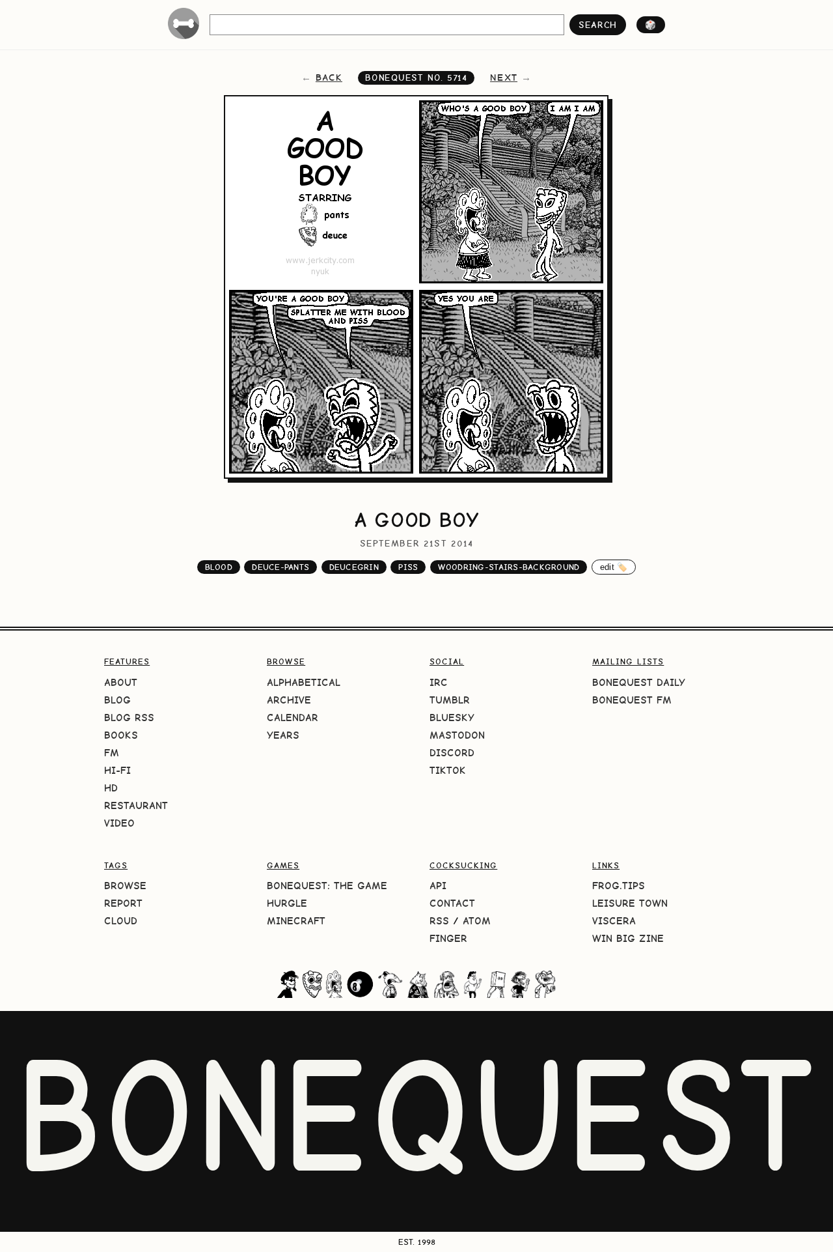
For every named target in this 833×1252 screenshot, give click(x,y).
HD (111, 788)
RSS (439, 921)
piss (408, 567)
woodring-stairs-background (509, 567)
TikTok (448, 770)
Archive (289, 700)
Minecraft (296, 921)
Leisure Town (630, 903)
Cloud (120, 921)
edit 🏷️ (614, 567)
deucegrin (354, 567)
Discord (452, 753)
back (329, 77)
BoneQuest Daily (638, 682)
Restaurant (136, 805)
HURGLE (287, 903)
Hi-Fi (117, 770)
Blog (117, 700)
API (438, 885)
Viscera (614, 921)
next (503, 77)
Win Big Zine (628, 938)
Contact (452, 903)
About (120, 682)
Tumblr (450, 700)
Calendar (292, 717)
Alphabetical (303, 682)
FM (111, 753)
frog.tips (618, 885)
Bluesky (452, 717)
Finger (448, 938)
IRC (439, 682)
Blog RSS (129, 717)
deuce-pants (280, 567)
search (598, 25)
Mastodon (457, 735)
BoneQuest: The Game (327, 885)
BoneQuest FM (632, 700)
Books (121, 735)
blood (218, 567)
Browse (125, 885)
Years (283, 735)
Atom (477, 921)
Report (123, 903)
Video (119, 823)
